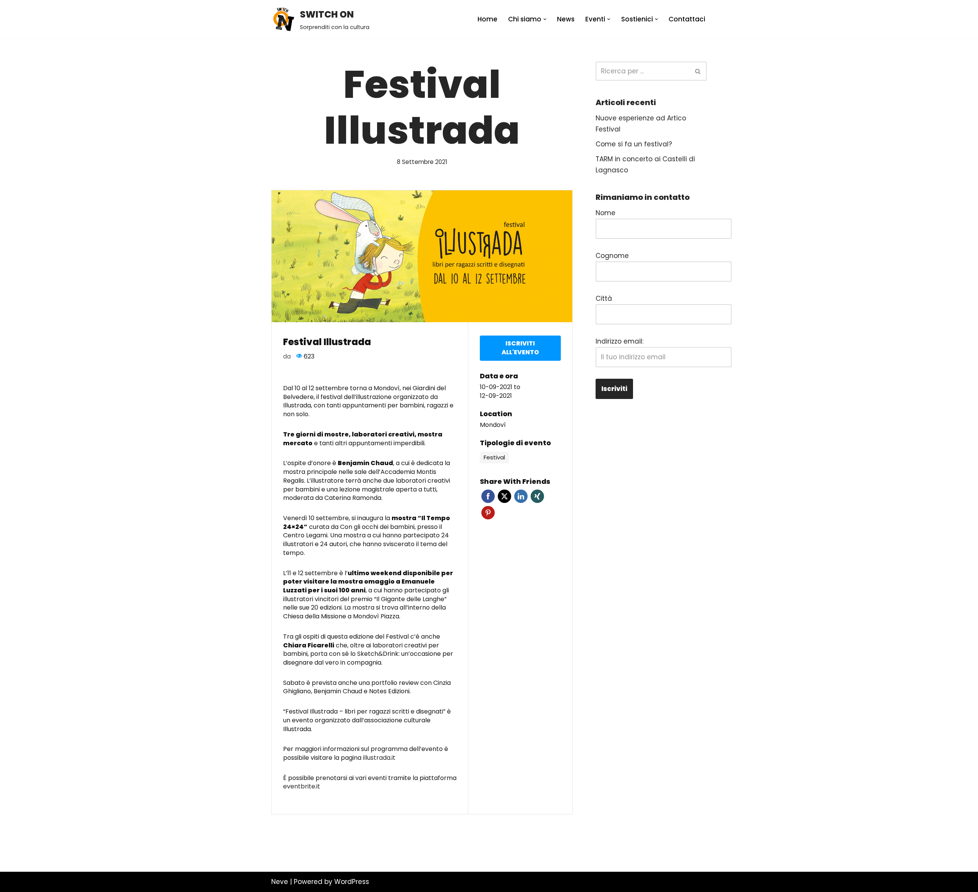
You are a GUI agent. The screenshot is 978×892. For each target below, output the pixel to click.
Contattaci (687, 19)
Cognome (612, 255)
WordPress (351, 881)
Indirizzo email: (619, 341)
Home (487, 19)
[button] (545, 19)
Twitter (504, 496)
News (566, 19)
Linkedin (521, 496)
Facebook (488, 496)
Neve (279, 881)
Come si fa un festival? (634, 144)
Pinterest (488, 512)
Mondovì (493, 425)
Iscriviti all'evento (520, 348)
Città (604, 298)
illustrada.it (378, 757)
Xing (537, 496)
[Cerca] (698, 71)
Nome (605, 212)
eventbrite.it (301, 786)
